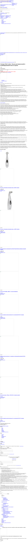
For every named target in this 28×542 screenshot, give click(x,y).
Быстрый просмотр (2, 190)
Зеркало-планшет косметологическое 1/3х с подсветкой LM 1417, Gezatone (12, 314)
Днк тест (3, 434)
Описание (3, 80)
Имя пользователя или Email (4, 8)
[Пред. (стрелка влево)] (0, 541)
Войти (1, 11)
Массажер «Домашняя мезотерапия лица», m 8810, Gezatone (9, 229)
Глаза (2, 428)
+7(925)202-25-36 (11, 0)
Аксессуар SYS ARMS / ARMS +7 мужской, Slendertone (9, 291)
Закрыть (1, 525)
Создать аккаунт (4, 7)
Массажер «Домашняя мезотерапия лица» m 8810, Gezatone (9, 187)
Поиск (8, 447)
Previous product (2, 33)
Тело (2, 429)
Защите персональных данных (18, 465)
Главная (1, 32)
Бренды (3, 437)
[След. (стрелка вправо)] (1, 541)
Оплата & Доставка (2, 102)
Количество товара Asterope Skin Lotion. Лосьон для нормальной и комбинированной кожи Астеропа (13, 69)
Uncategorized (4, 32)
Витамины (3, 431)
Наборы (3, 430)
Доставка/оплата (4, 436)
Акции (2, 435)
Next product (1, 54)
